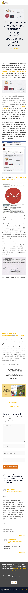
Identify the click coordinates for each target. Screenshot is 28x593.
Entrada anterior (14, 402)
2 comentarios (11, 48)
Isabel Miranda (11, 489)
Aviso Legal (23, 589)
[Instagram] (12, 582)
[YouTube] (15, 582)
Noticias (18, 48)
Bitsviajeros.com (19, 578)
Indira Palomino (19, 335)
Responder (22, 535)
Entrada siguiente (14, 406)
